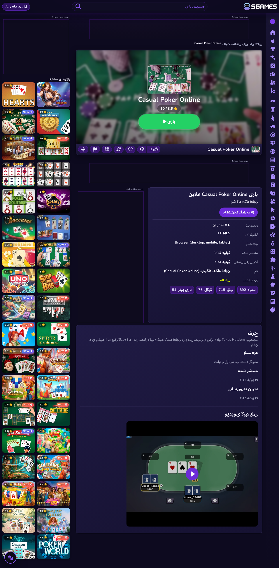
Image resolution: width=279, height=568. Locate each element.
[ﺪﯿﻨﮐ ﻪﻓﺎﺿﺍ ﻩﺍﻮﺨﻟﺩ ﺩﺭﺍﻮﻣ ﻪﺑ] (130, 149)
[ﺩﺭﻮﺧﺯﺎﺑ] (95, 149)
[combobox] (139, 6)
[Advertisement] (169, 29)
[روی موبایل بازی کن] (107, 149)
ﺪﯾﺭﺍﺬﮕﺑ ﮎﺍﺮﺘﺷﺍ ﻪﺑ (237, 212)
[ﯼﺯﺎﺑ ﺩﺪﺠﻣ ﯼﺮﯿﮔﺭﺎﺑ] (119, 149)
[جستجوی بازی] (78, 6)
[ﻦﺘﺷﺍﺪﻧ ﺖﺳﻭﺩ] (141, 149)
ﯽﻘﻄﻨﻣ (225, 280)
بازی (171, 122)
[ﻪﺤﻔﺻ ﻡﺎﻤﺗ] (83, 149)
